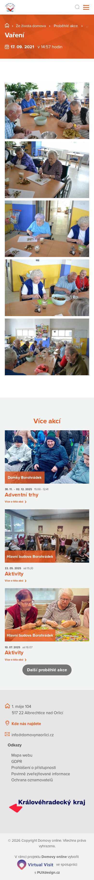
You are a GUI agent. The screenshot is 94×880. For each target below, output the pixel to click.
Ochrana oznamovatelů (32, 780)
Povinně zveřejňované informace (40, 773)
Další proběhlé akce (47, 669)
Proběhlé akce (66, 26)
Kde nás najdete (26, 723)
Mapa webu (21, 755)
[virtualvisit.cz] (35, 864)
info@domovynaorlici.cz (33, 734)
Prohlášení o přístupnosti (33, 767)
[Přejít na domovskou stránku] (10, 7)
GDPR (16, 761)
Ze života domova (31, 26)
